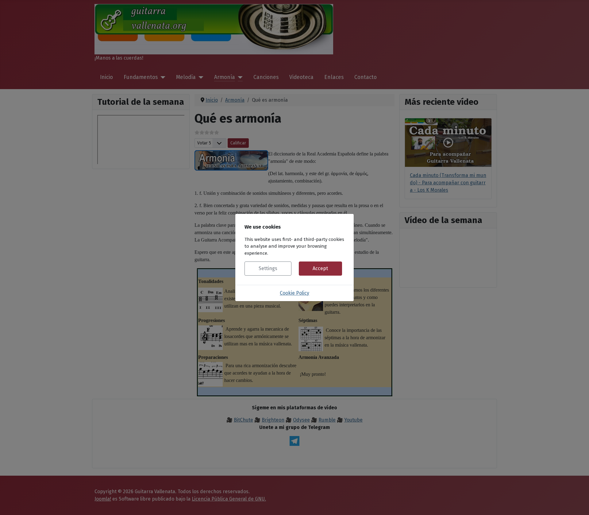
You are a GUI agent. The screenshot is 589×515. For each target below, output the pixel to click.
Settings (268, 268)
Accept (320, 268)
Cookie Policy (294, 293)
